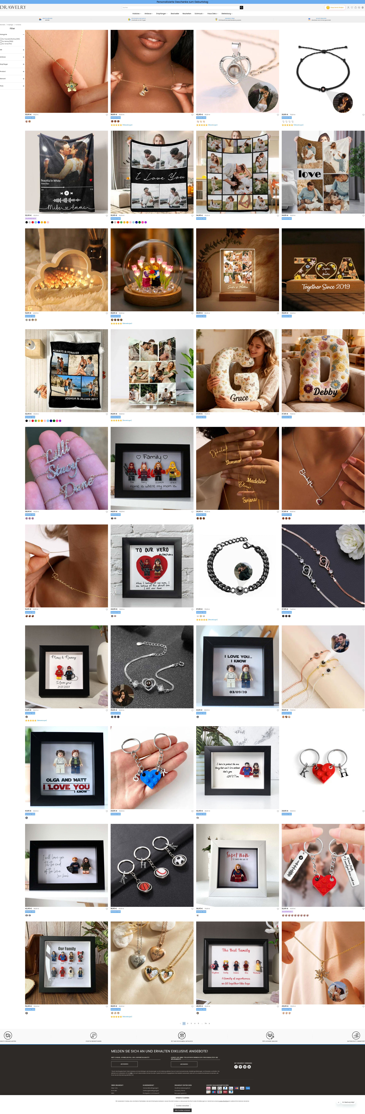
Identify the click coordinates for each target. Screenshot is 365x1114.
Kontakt (114, 1091)
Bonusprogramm (181, 1093)
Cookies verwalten (182, 1106)
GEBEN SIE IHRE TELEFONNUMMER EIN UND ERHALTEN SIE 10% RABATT (194, 1058)
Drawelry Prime (180, 1091)
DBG (131, 1073)
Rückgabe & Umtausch (151, 1093)
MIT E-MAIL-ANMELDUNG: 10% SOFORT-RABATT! (130, 1057)
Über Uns (114, 1088)
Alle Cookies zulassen (182, 1110)
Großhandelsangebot (182, 1088)
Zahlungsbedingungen (151, 1091)
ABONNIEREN (124, 1064)
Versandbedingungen (150, 1088)
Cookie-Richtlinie (223, 1101)
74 (206, 1023)
